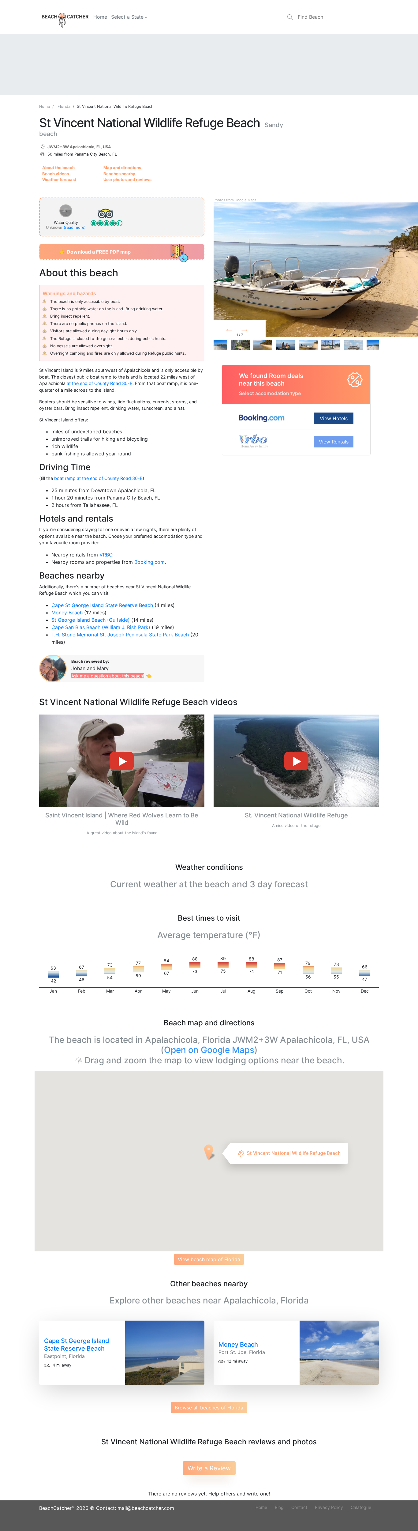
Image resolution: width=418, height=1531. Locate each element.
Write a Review (209, 1468)
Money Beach (67, 612)
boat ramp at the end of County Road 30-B (98, 478)
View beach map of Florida (209, 1259)
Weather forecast (59, 179)
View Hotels (334, 418)
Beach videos (55, 173)
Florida (64, 106)
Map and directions (122, 167)
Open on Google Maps (209, 1050)
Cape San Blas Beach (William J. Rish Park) (100, 627)
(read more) (75, 227)
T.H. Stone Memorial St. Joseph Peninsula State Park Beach (120, 635)
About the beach (58, 167)
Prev (237, 330)
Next (254, 330)
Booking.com (149, 562)
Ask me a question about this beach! (107, 675)
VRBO (105, 555)
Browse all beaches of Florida (209, 1408)
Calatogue (361, 1507)
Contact (299, 1507)
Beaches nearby (119, 173)
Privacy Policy (329, 1507)
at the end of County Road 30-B (99, 383)
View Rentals (334, 442)
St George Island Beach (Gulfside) (90, 620)
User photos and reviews (127, 179)
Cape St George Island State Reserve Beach (102, 605)
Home (100, 17)
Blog (279, 1507)
